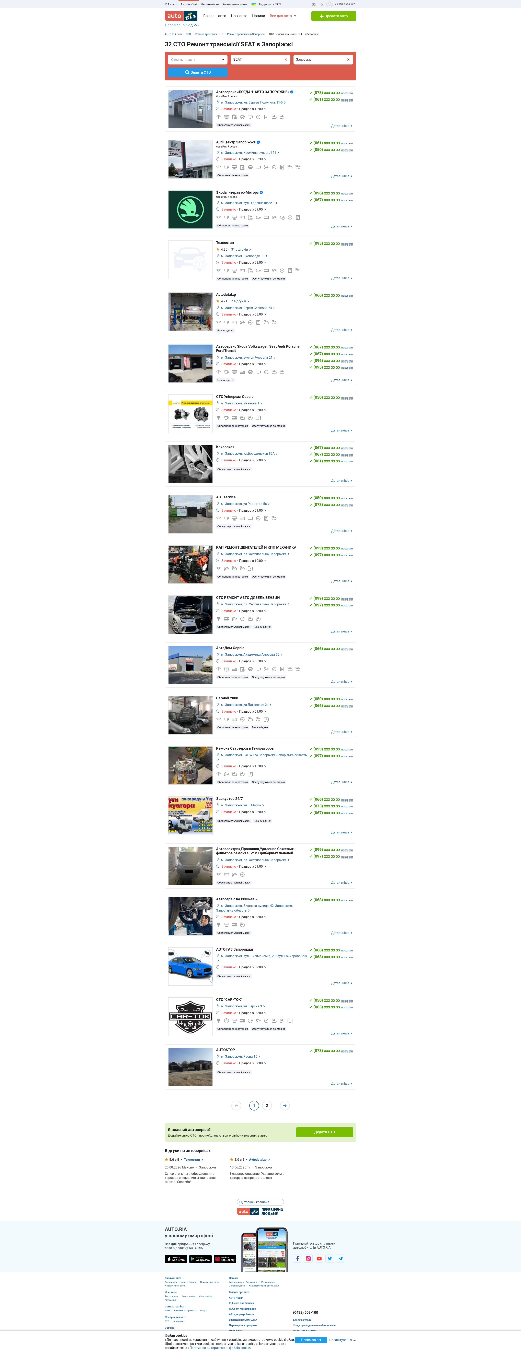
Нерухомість (210, 4)
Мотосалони (188, 1296)
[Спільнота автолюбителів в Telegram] (340, 1259)
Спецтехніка (205, 1296)
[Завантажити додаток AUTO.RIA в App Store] (176, 1259)
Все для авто (281, 16)
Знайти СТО (201, 72)
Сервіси (169, 1327)
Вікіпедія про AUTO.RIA (243, 1319)
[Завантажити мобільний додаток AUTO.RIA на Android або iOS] (264, 1249)
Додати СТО (324, 1132)
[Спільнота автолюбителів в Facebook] (297, 1259)
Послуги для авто (175, 1317)
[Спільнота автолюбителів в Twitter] (329, 1259)
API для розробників (241, 1314)
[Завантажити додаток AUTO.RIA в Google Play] (200, 1259)
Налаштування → (342, 1340)
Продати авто (336, 16)
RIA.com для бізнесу (241, 1303)
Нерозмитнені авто (175, 1285)
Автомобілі (189, 4)
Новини (258, 16)
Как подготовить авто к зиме (264, 1285)
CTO (167, 1321)
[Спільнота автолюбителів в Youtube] (319, 1259)
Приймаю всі (311, 1340)
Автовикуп (178, 1321)
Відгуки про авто (239, 1292)
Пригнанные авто (209, 1282)
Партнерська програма (243, 1325)
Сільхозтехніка (174, 1306)
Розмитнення (268, 1282)
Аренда (191, 1310)
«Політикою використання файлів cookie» (220, 1348)
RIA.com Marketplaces (242, 1308)
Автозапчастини (235, 4)
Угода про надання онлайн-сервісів (314, 1325)
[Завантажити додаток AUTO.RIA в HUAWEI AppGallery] (225, 1259)
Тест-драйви (235, 1282)
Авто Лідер (236, 1297)
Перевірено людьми (182, 25)
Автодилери (171, 1282)
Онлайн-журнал (237, 1285)
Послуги (203, 1310)
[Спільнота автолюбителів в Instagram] (308, 1259)
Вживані (178, 1310)
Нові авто (239, 16)
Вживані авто (214, 16)
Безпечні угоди (302, 1319)
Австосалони (171, 1296)
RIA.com (170, 4)
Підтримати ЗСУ (269, 4)
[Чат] (314, 4)
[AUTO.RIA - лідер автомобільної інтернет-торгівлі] (181, 16)
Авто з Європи (188, 1282)
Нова (167, 1310)
